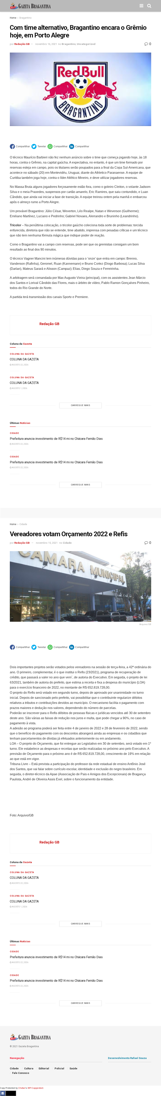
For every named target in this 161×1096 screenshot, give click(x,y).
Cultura (28, 1068)
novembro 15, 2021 (47, 542)
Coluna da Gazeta (22, 354)
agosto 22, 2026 (20, 365)
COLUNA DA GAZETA (24, 359)
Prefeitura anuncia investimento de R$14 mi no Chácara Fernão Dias (56, 439)
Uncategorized (86, 44)
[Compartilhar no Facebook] (20, 146)
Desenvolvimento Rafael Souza (127, 1058)
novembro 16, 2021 (46, 44)
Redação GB (22, 44)
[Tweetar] (38, 146)
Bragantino (25, 17)
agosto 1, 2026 (19, 388)
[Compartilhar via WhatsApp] (58, 146)
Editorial (44, 1068)
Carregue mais (80, 405)
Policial (59, 1068)
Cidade (14, 433)
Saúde (73, 1068)
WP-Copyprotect (35, 1088)
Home (13, 17)
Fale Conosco (20, 1072)
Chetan (21, 1088)
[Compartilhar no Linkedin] (79, 146)
